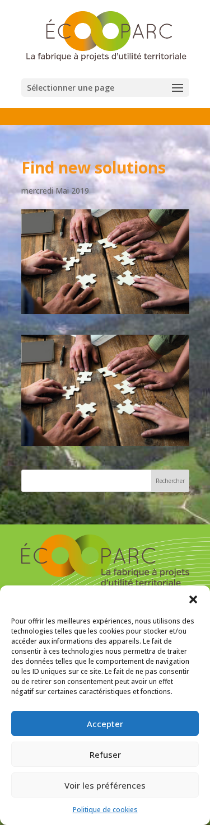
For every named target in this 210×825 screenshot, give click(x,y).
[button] (193, 599)
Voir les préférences (105, 785)
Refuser (105, 754)
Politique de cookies (105, 809)
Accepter (105, 723)
